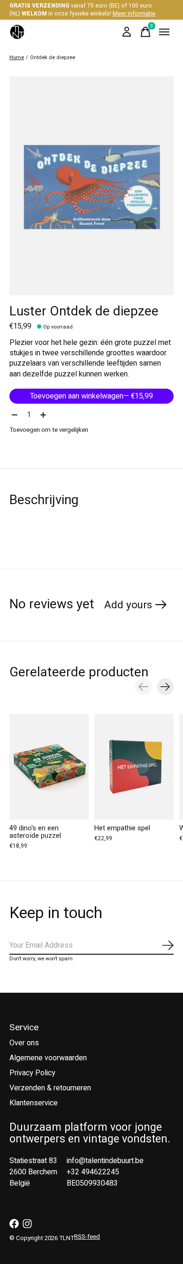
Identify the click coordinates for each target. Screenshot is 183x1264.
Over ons (24, 1043)
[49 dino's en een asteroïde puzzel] (49, 767)
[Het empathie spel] (134, 767)
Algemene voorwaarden (48, 1058)
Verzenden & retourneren (50, 1088)
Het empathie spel (122, 828)
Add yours (128, 605)
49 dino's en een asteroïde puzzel (35, 831)
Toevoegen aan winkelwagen (91, 396)
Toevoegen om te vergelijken (48, 430)
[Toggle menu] (164, 32)
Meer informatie (134, 13)
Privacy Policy (32, 1073)
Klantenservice (33, 1103)
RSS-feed (87, 1236)
